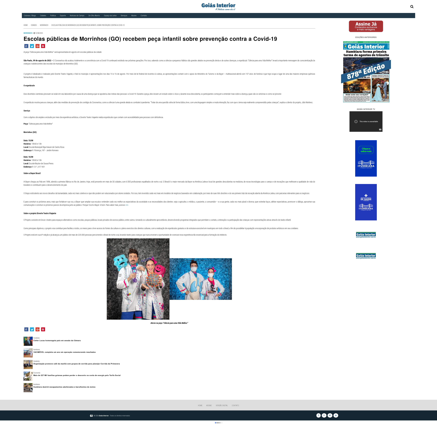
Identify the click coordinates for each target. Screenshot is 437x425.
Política (53, 15)
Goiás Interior (104, 416)
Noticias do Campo (77, 15)
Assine (133, 15)
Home (200, 405)
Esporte (63, 15)
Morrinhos (28, 33)
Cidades (43, 15)
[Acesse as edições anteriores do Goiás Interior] (366, 71)
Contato (144, 15)
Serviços (124, 15)
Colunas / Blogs (30, 15)
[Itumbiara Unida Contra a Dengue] (366, 202)
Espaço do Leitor (110, 15)
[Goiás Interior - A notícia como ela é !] (218, 6)
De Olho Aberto (94, 15)
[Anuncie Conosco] (366, 234)
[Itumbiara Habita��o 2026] (366, 158)
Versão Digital (222, 405)
